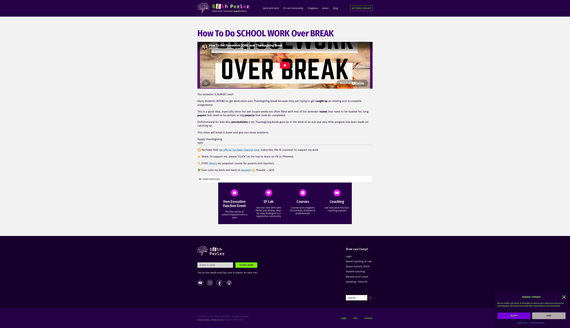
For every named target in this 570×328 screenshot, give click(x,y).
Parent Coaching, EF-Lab (359, 261)
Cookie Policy (522, 323)
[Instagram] (210, 283)
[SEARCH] (370, 297)
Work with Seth (271, 8)
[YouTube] (200, 283)
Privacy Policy (203, 320)
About (325, 8)
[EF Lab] (268, 192)
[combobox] (359, 297)
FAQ (355, 318)
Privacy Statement (536, 323)
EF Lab (269, 201)
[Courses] (302, 192)
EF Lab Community (293, 8)
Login (349, 256)
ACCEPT (513, 315)
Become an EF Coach (357, 276)
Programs (313, 8)
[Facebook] (219, 283)
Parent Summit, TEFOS (358, 266)
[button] (564, 297)
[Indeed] (229, 283)
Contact (368, 318)
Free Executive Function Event (234, 203)
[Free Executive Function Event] (234, 192)
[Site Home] (211, 251)
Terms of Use (217, 320)
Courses (303, 201)
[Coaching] (337, 192)
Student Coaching (355, 271)
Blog (335, 8)
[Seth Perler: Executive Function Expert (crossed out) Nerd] (224, 8)
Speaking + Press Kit (356, 281)
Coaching (337, 201)
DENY (548, 315)
